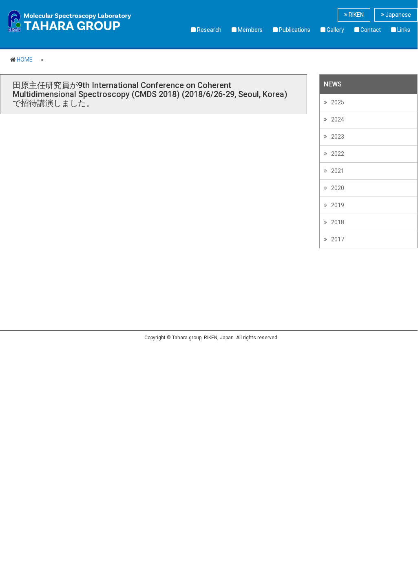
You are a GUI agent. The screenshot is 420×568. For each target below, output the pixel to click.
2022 (337, 153)
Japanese (397, 14)
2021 (337, 171)
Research (208, 30)
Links (403, 30)
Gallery (334, 30)
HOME (25, 59)
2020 (337, 188)
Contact (370, 30)
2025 (337, 102)
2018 (337, 222)
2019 (337, 205)
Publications (294, 30)
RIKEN (355, 14)
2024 (337, 119)
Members (250, 30)
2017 (337, 239)
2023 (337, 136)
